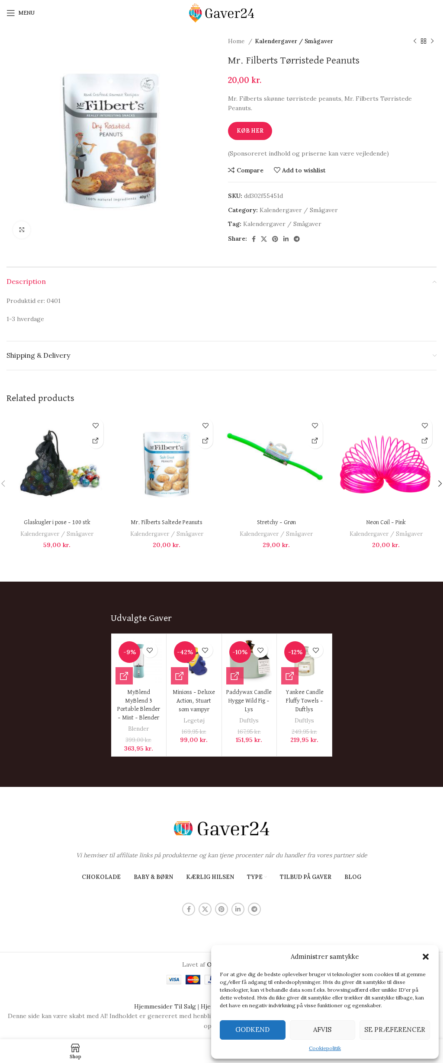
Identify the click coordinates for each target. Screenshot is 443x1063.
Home (237, 41)
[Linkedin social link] (286, 239)
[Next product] (432, 41)
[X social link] (264, 239)
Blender (138, 728)
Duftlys (249, 720)
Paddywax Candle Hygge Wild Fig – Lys (249, 700)
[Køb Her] (95, 441)
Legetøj (194, 720)
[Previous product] (415, 41)
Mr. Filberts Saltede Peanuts (166, 522)
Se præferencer (394, 1029)
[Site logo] (221, 12)
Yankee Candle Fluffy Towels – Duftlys (305, 700)
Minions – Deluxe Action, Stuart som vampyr (194, 700)
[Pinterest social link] (275, 239)
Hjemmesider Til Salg (165, 1006)
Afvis (322, 1029)
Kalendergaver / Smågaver (294, 41)
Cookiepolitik (325, 1048)
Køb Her (250, 130)
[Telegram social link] (296, 239)
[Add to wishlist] (95, 425)
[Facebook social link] (253, 239)
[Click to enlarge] (21, 230)
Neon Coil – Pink (386, 522)
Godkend (252, 1029)
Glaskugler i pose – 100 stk (57, 522)
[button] (425, 956)
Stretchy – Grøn (276, 522)
